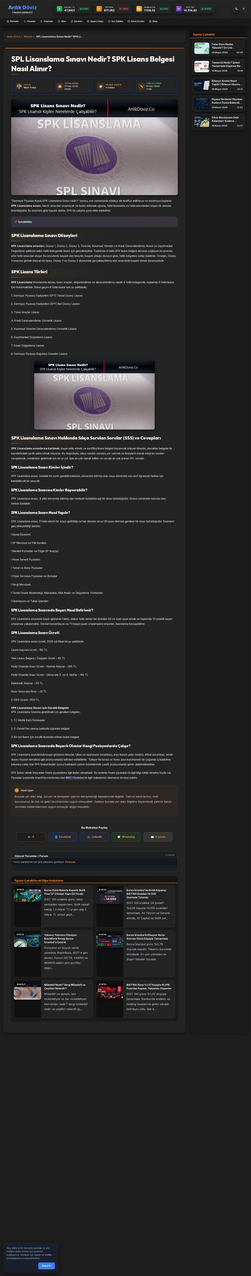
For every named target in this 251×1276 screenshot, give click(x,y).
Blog (154, 21)
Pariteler (14, 21)
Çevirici (78, 21)
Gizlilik (48, 1255)
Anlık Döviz (13, 36)
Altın (63, 21)
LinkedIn (94, 837)
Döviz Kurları (137, 21)
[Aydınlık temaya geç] (236, 9)
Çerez (37, 1255)
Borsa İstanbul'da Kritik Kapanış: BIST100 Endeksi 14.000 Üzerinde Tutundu (146, 894)
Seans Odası (96, 21)
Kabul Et (46, 1266)
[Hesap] (243, 8)
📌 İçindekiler (23, 222)
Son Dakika (117, 21)
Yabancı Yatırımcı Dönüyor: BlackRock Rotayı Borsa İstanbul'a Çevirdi (60, 939)
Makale (28, 36)
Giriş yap (70, 861)
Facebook (62, 837)
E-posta (158, 837)
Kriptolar (48, 21)
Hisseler (31, 21)
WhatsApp (126, 837)
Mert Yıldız (30, 87)
